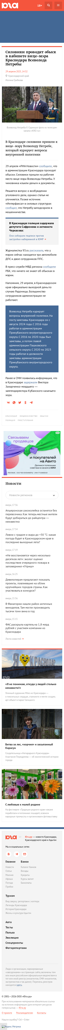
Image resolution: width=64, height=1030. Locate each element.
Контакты (41, 1012)
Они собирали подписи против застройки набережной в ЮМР (26, 237)
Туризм (10, 895)
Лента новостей (13, 638)
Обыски (44, 416)
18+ (39, 5)
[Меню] (58, 5)
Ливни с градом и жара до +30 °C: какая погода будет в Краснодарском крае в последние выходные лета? (31, 538)
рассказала (36, 250)
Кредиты (25, 875)
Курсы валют (27, 878)
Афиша (9, 878)
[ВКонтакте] (9, 854)
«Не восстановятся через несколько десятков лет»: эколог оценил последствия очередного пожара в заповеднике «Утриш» (28, 561)
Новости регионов (20, 495)
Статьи (9, 870)
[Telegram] (17, 854)
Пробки (9, 886)
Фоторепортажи (16, 948)
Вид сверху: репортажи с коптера (22, 901)
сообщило (45, 166)
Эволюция (12, 937)
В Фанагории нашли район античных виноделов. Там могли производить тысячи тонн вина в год (29, 607)
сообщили (49, 266)
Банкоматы (26, 882)
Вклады (24, 870)
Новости (13, 483)
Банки (25, 861)
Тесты (9, 927)
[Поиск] (48, 5)
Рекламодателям (24, 1012)
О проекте (7, 1012)
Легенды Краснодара (16, 905)
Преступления (25, 420)
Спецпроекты (14, 942)
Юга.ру (28, 836)
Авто (9, 922)
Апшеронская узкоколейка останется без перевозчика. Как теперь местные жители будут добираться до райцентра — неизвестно (31, 516)
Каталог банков (28, 867)
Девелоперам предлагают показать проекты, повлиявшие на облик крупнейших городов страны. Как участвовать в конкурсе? (28, 585)
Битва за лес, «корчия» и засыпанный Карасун (29, 746)
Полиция (10, 420)
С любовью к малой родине (22, 804)
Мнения (9, 875)
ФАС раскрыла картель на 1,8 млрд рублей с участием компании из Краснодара (27, 628)
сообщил (11, 208)
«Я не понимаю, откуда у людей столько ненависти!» (30, 685)
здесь (19, 985)
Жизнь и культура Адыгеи (18, 913)
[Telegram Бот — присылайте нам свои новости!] (25, 854)
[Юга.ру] (10, 5)
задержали (30, 382)
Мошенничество (29, 416)
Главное (10, 861)
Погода (9, 882)
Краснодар (11, 416)
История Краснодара (16, 909)
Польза (10, 932)
